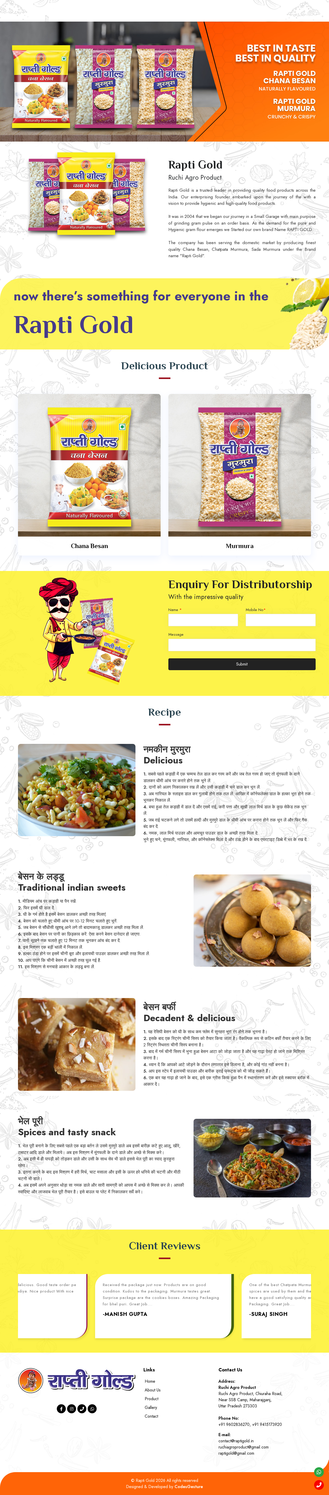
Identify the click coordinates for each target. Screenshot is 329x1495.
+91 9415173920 (267, 1424)
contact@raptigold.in (236, 1441)
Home (150, 1381)
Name (175, 610)
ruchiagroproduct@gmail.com (243, 1447)
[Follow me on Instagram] (71, 1408)
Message (176, 634)
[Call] (319, 1485)
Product (151, 1399)
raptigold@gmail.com (236, 1453)
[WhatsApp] (92, 1408)
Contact (151, 1416)
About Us (153, 1390)
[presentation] (5, 81)
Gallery (151, 1407)
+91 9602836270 (234, 1424)
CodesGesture (189, 1487)
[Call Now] (81, 1408)
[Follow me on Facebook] (61, 1408)
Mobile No (256, 610)
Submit (242, 664)
